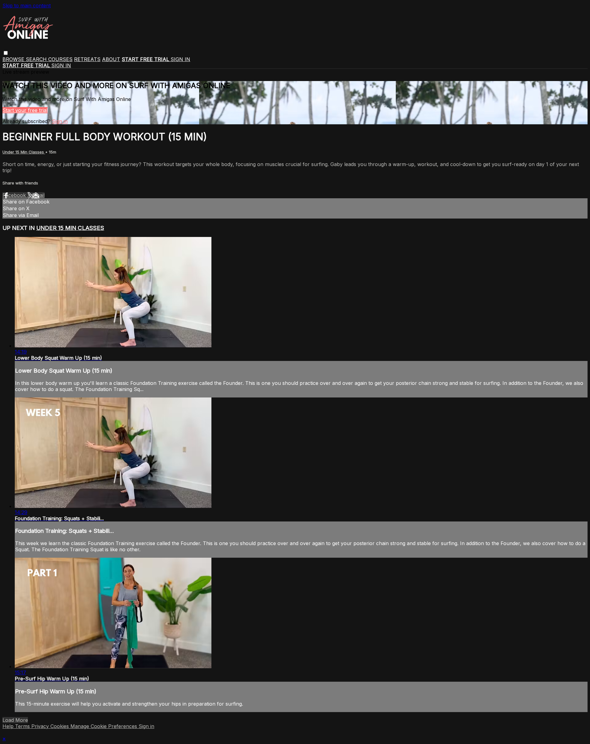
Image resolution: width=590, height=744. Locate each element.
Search (37, 59)
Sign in (180, 59)
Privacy (40, 726)
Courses (60, 59)
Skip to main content (26, 5)
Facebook (14, 195)
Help (8, 726)
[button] (6, 53)
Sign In (61, 65)
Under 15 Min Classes (23, 151)
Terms (23, 726)
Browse (14, 59)
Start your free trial (25, 110)
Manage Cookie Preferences (104, 726)
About (111, 59)
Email (38, 195)
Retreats (87, 59)
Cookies (60, 726)
